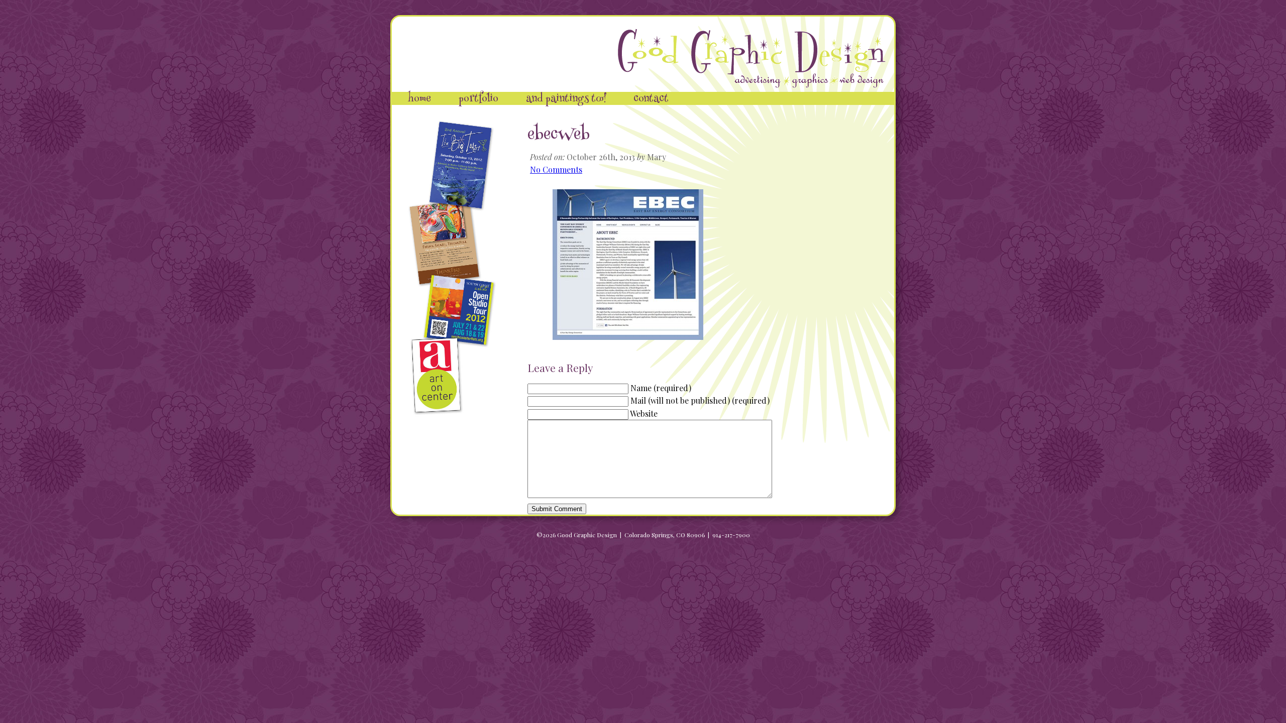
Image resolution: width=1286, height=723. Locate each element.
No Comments (556, 169)
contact (651, 99)
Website (644, 413)
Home (419, 99)
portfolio (478, 99)
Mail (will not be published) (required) (700, 400)
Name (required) (660, 388)
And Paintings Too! (566, 99)
